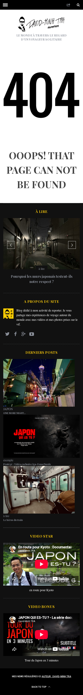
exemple (8, 460)
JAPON (8, 409)
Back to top (39, 687)
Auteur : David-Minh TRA (56, 676)
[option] (41, 252)
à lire (42, 269)
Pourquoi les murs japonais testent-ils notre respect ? (41, 279)
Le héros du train (13, 519)
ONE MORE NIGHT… (14, 413)
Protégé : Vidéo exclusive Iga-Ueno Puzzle (27, 464)
